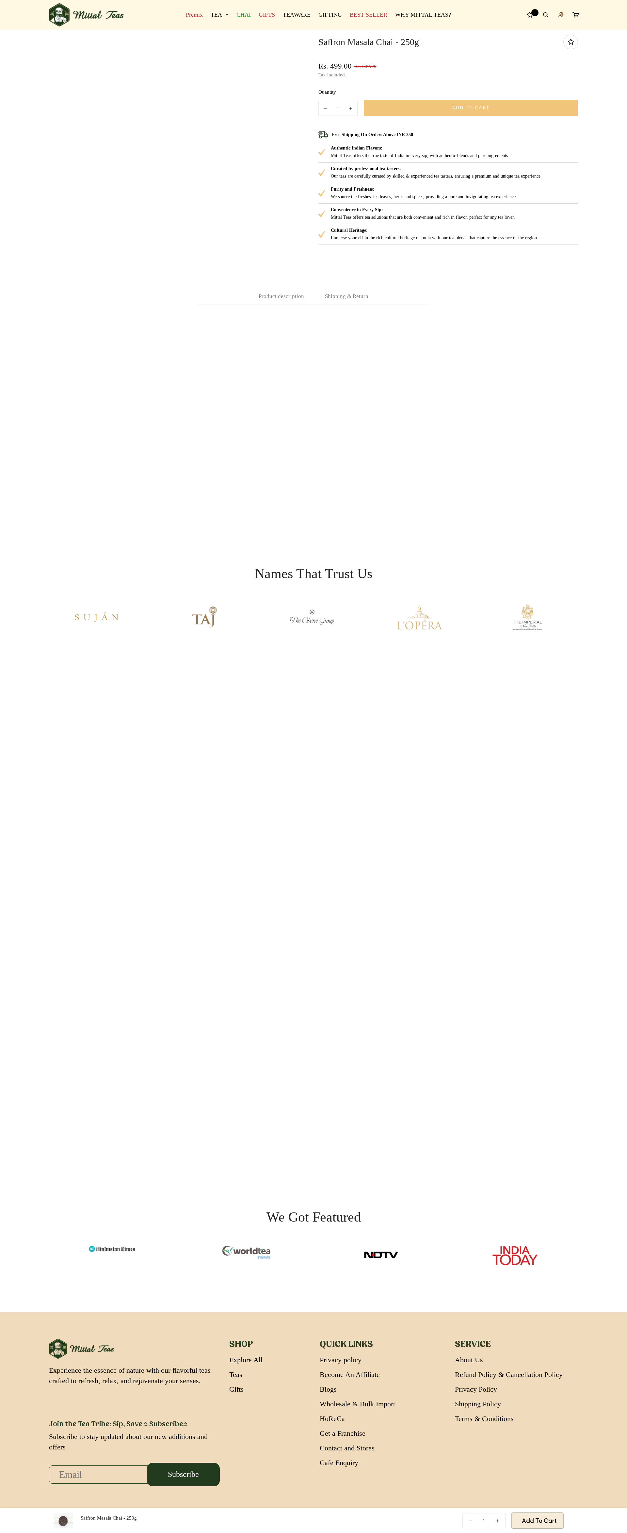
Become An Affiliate (350, 1374)
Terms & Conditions (484, 1418)
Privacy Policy (476, 1389)
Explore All (246, 1360)
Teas (235, 1374)
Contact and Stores (347, 1448)
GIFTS (267, 14)
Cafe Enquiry (339, 1463)
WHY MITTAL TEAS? (423, 14)
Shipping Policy (478, 1404)
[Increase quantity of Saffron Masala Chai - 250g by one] (350, 108)
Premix (194, 14)
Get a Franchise (342, 1433)
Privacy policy (341, 1360)
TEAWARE (297, 14)
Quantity (327, 92)
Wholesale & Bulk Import (357, 1404)
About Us (469, 1360)
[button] (331, 52)
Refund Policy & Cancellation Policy (509, 1374)
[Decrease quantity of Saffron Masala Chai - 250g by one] (325, 108)
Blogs (328, 1389)
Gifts (236, 1389)
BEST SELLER (368, 14)
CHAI (243, 14)
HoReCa (332, 1418)
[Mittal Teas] (86, 15)
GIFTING (330, 14)
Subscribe (183, 1474)
